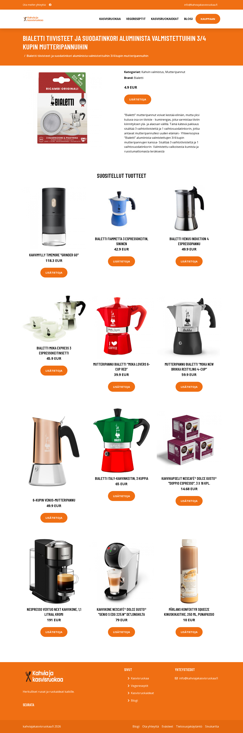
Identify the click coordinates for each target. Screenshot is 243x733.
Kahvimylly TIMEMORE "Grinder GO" (54, 255)
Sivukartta (212, 726)
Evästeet (167, 726)
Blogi (188, 19)
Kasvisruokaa (110, 19)
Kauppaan (208, 19)
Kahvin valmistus (152, 72)
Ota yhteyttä (150, 726)
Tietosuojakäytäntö (189, 726)
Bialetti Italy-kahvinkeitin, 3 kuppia (121, 478)
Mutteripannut (175, 72)
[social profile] (50, 4)
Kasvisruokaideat (165, 19)
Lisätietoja (137, 99)
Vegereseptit (136, 19)
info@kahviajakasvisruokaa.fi (200, 4)
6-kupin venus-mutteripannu (54, 500)
